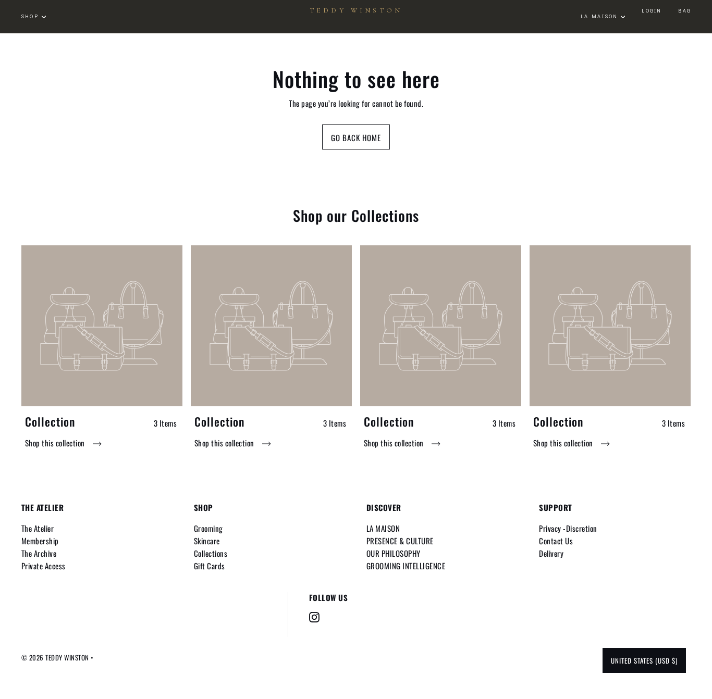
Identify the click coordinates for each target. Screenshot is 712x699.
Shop (30, 16)
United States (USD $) (644, 660)
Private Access (43, 565)
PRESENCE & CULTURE (400, 540)
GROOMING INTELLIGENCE (406, 565)
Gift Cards (209, 565)
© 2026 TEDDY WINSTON (56, 657)
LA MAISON (383, 528)
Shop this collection (56, 442)
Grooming (208, 528)
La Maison (599, 16)
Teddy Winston (356, 10)
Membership (40, 540)
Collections (211, 553)
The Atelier (37, 528)
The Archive (39, 553)
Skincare (207, 540)
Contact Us (556, 540)
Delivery (551, 553)
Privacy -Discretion (568, 528)
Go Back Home (356, 137)
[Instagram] (314, 617)
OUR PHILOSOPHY (393, 553)
